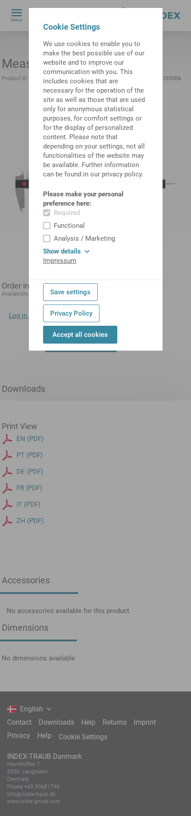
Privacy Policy (71, 313)
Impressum (59, 261)
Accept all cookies (80, 335)
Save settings (70, 292)
